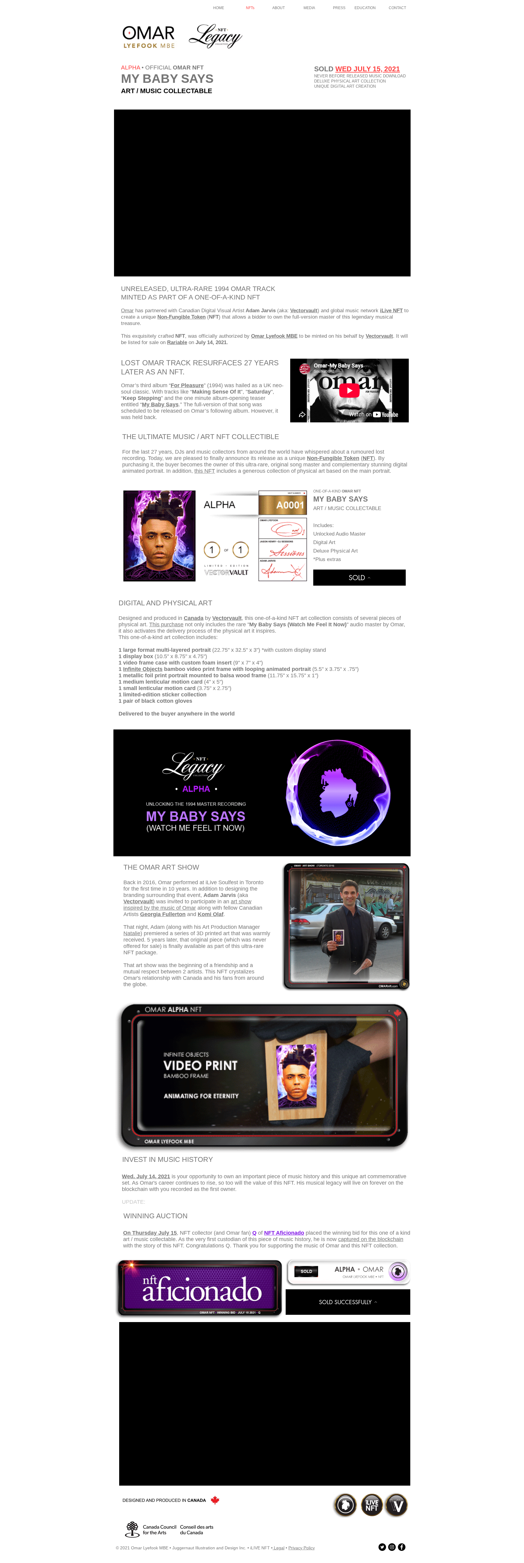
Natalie (131, 933)
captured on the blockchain (370, 1239)
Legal (278, 1547)
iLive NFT (391, 310)
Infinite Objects (143, 669)
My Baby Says (160, 404)
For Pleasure (187, 385)
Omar (127, 310)
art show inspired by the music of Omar (187, 904)
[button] (262, 792)
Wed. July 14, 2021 (146, 1176)
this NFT (204, 471)
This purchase (166, 624)
